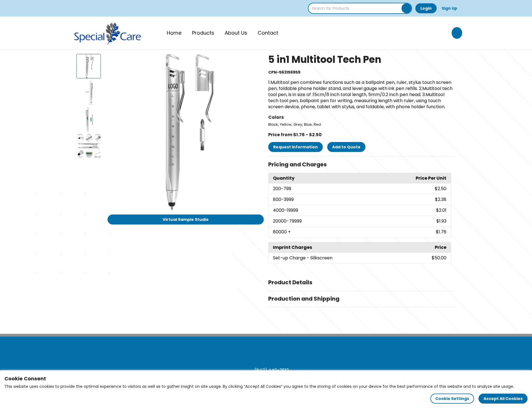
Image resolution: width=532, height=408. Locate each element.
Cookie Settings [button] (452, 398)
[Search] (406, 8)
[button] (362, 165)
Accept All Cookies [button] (503, 398)
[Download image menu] (257, 61)
